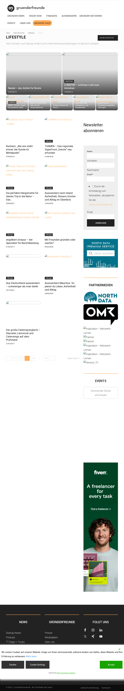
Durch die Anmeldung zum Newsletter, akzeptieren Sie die (101, 195)
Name (89, 151)
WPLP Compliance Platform (66, 673)
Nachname (93, 170)
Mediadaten (51, 637)
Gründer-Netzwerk (90, 15)
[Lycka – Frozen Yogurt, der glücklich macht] (17, 103)
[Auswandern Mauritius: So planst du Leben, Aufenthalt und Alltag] (62, 266)
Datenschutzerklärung (101, 204)
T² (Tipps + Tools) (15, 642)
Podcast (10, 637)
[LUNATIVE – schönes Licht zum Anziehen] (90, 70)
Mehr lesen (31, 656)
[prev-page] (8, 358)
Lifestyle (31, 33)
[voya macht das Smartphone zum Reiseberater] (84, 102)
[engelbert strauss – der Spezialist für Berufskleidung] (23, 223)
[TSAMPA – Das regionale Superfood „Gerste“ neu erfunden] (62, 130)
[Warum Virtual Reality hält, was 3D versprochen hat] (39, 101)
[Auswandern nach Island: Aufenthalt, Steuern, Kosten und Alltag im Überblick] (62, 176)
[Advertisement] (103, 433)
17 (46, 358)
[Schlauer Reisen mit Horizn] (62, 102)
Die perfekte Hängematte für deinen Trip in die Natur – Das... (22, 196)
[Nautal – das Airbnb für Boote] (34, 69)
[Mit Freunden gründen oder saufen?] (62, 223)
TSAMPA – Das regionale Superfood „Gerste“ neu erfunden (59, 149)
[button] (114, 23)
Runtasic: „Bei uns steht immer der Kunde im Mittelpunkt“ (19, 149)
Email (90, 174)
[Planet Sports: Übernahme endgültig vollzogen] (107, 102)
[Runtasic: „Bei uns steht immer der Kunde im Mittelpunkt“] (23, 130)
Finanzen (51, 15)
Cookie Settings (37, 664)
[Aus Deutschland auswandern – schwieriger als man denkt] (23, 266)
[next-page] (52, 358)
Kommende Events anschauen (101, 393)
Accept (111, 664)
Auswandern (69, 15)
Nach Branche (18, 33)
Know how (35, 15)
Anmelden (100, 223)
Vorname (92, 160)
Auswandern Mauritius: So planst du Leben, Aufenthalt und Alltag (60, 286)
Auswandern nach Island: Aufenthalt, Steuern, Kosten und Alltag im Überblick (60, 196)
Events (11, 23)
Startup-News (13, 632)
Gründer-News (15, 15)
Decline (12, 664)
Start (8, 33)
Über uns (25, 23)
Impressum (106, 687)
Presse (48, 632)
